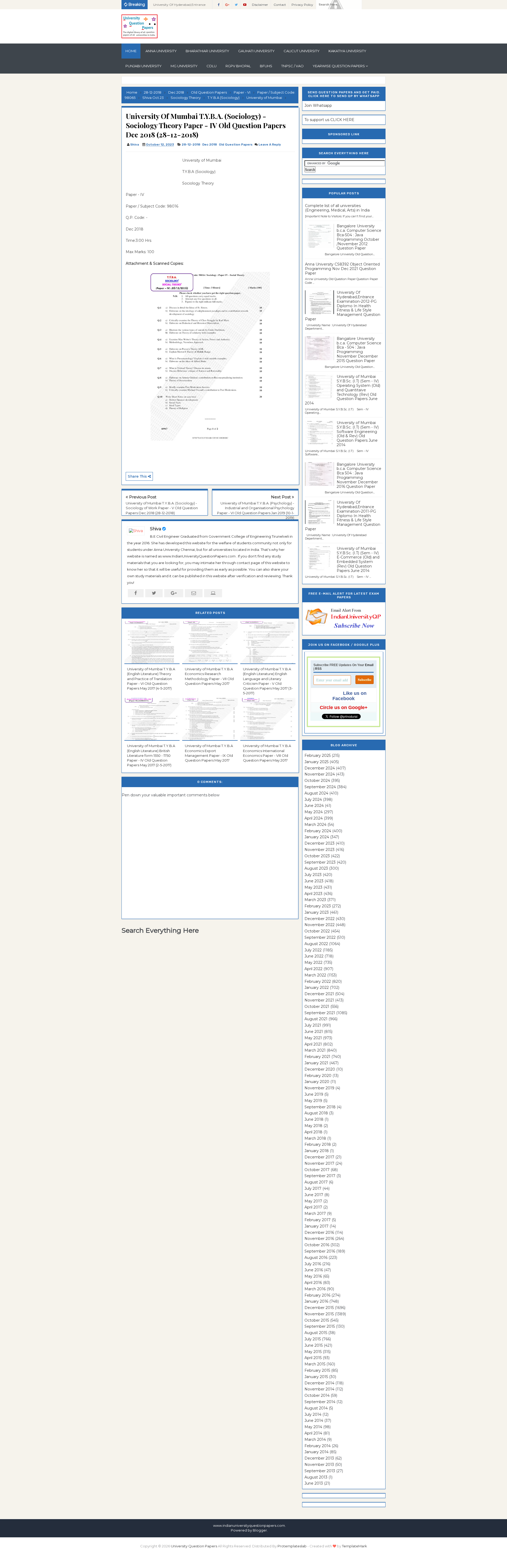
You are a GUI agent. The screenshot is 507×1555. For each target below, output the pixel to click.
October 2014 (317, 1395)
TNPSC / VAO (292, 66)
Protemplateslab (292, 1546)
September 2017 (319, 1175)
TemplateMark (354, 1546)
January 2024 (316, 837)
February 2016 (317, 1295)
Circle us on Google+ (344, 707)
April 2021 (313, 1044)
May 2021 (313, 1038)
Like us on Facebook (349, 696)
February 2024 (317, 831)
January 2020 (316, 1081)
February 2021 (317, 1056)
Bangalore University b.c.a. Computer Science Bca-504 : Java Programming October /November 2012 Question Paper (359, 237)
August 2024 (316, 793)
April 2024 (313, 818)
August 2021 (315, 1019)
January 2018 (316, 1150)
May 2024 (313, 812)
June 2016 (313, 1270)
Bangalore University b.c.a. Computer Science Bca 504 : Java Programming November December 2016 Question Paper (359, 475)
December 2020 (319, 1069)
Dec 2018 (209, 144)
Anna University (161, 51)
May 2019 (313, 1100)
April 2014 (313, 1433)
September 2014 (319, 1401)
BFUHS (266, 66)
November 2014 (319, 1389)
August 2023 (316, 868)
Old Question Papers (235, 144)
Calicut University (302, 51)
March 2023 (315, 899)
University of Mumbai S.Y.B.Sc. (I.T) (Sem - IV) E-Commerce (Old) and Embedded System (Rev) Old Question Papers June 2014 (358, 559)
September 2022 (320, 937)
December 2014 (319, 1383)
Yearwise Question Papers (339, 66)
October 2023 (317, 856)
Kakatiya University (347, 51)
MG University (184, 66)
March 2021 (315, 1050)
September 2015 (319, 1326)
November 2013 (319, 1464)
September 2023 (320, 862)
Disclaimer (260, 5)
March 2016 (315, 1289)
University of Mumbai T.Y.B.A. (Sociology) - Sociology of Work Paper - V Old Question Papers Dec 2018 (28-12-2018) (162, 508)
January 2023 (316, 912)
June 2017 (313, 1194)
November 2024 (319, 774)
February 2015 (317, 1370)
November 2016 (319, 1238)
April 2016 (313, 1282)
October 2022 (317, 931)
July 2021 (312, 1025)
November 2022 (319, 924)
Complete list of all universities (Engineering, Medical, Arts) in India (337, 208)
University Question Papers (194, 1546)
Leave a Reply (270, 144)
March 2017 (315, 1213)
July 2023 (313, 874)
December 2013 (319, 1458)
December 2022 (319, 918)
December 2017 (319, 1157)
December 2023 (319, 843)
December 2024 (319, 768)
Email (369, 665)
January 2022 (316, 987)
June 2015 (313, 1345)
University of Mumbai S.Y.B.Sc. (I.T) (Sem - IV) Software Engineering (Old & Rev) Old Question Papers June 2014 (358, 433)
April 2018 (313, 1132)
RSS (318, 669)
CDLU (211, 66)
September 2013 (319, 1471)
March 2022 (315, 975)
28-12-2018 (191, 144)
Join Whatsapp (318, 105)
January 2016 (316, 1301)
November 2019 (319, 1088)
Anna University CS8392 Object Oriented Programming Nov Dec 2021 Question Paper (342, 269)
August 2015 (315, 1332)
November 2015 (319, 1314)
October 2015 (316, 1320)
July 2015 (312, 1339)
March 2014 (315, 1439)
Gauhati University (256, 51)
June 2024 (314, 805)
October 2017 (317, 1169)
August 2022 (316, 943)
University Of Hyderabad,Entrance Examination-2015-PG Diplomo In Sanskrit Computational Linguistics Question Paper (180, 6)
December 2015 (319, 1307)
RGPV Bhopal (238, 66)
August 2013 (315, 1477)
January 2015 (316, 1376)
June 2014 (313, 1420)
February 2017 (317, 1219)
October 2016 (316, 1245)
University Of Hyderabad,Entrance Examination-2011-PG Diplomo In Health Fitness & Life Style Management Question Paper (342, 515)
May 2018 (313, 1125)
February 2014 (317, 1445)
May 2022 (313, 962)
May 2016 (313, 1276)
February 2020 (317, 1075)
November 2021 (319, 1000)
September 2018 (320, 1107)
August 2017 (316, 1182)
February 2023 (317, 906)
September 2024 (320, 786)
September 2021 (319, 1012)
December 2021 (319, 993)
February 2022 (317, 981)
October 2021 (316, 1006)
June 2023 (313, 881)
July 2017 (312, 1188)
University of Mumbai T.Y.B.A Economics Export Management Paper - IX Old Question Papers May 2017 (209, 753)
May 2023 (313, 887)
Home (131, 51)
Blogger (260, 1530)
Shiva (155, 528)
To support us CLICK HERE (329, 119)
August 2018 (316, 1113)
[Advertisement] (152, 169)
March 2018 (315, 1138)
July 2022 (313, 950)
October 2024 (317, 780)
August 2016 (315, 1257)
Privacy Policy (302, 5)
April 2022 (313, 968)
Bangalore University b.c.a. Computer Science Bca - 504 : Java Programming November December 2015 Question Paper (359, 349)
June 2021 (313, 1031)
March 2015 (314, 1364)
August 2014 (316, 1408)
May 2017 (313, 1201)
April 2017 (313, 1207)
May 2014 (313, 1426)
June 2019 (313, 1094)
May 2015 (313, 1351)
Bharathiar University (207, 51)
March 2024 (315, 824)
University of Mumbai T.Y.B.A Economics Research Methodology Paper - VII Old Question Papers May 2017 (209, 676)
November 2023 (319, 849)
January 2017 (316, 1226)
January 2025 (316, 761)
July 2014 (312, 1414)
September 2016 (319, 1251)
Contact (280, 5)
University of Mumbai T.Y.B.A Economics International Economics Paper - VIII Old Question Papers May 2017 (267, 753)
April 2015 (313, 1357)
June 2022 (313, 956)
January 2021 (316, 1063)
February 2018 (317, 1144)
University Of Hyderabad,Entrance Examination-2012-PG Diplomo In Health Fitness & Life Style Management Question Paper (342, 305)
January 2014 (316, 1452)
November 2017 (319, 1163)
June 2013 (313, 1483)
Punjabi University (143, 66)
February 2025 (317, 755)
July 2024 (313, 799)
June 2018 (313, 1119)
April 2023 (313, 893)
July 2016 (312, 1264)
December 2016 (319, 1232)
